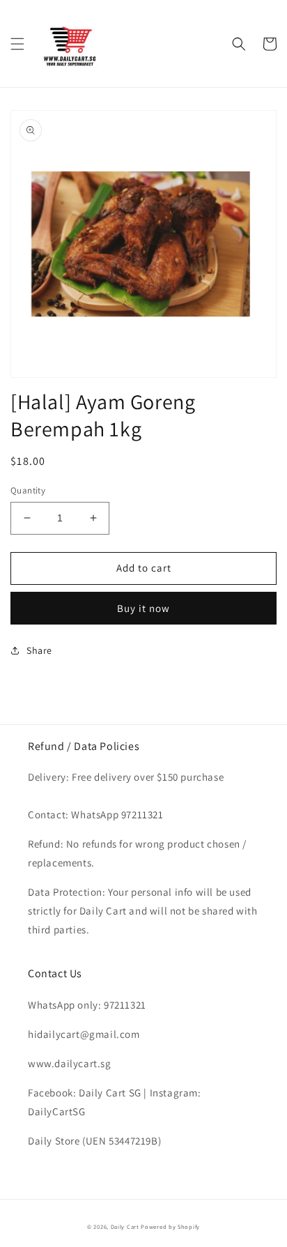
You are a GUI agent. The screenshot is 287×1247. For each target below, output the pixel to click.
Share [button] (39, 650)
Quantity (27, 490)
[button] (17, 44)
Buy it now (143, 608)
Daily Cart (125, 1226)
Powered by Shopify (170, 1226)
